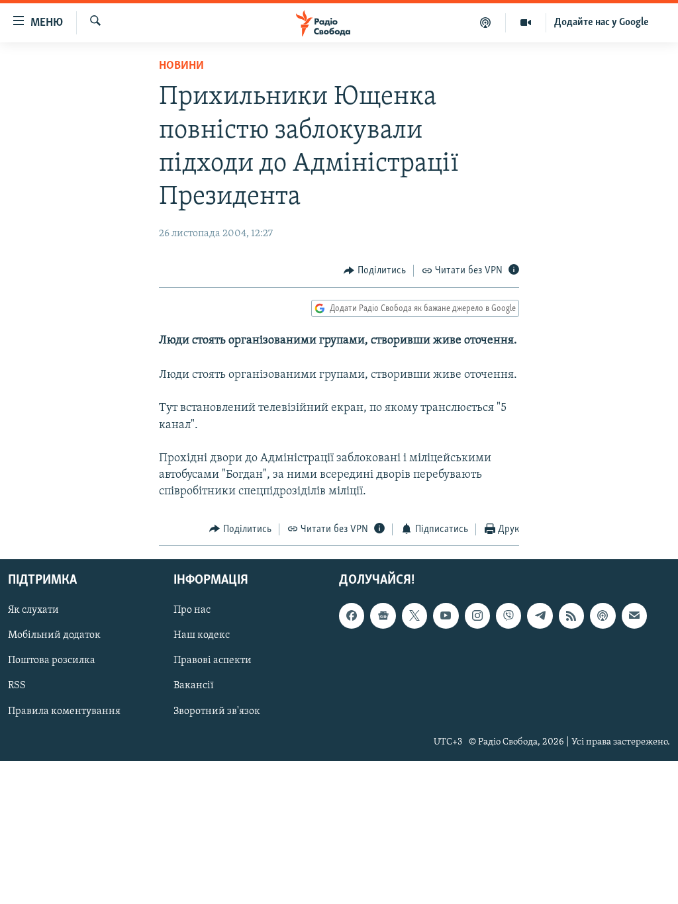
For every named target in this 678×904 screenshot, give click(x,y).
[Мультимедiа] (526, 22)
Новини (181, 66)
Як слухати (33, 610)
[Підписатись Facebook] (351, 615)
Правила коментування (64, 711)
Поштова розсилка (51, 661)
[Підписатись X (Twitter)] (414, 615)
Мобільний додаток (54, 635)
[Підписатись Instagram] (477, 615)
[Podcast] (602, 615)
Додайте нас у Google (601, 22)
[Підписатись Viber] (508, 615)
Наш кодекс (201, 635)
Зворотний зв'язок (216, 711)
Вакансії (193, 686)
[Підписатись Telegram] (539, 615)
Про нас (192, 610)
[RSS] (571, 615)
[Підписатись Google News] (382, 615)
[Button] (375, 270)
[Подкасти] (485, 22)
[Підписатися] (634, 615)
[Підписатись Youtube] (445, 615)
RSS (17, 686)
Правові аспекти (212, 661)
